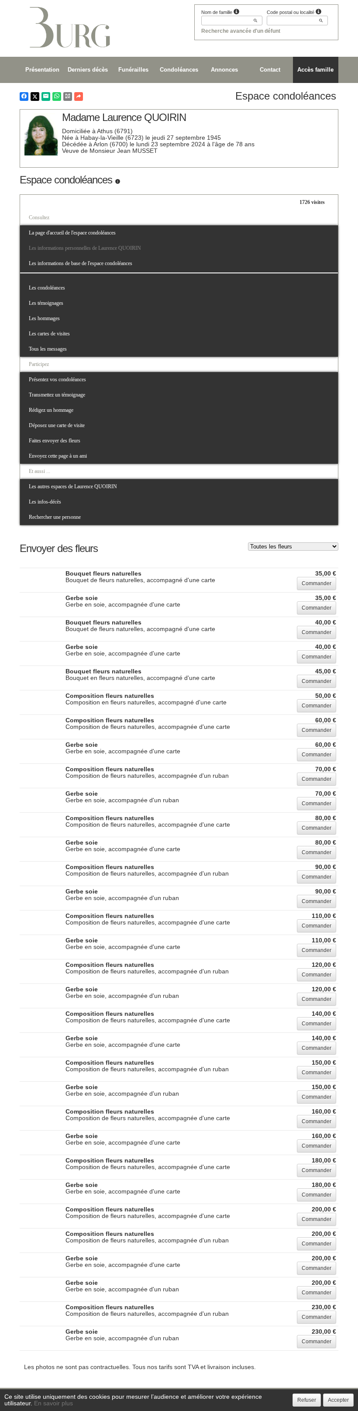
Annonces (224, 69)
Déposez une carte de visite (57, 425)
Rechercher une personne (55, 517)
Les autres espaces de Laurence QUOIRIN (73, 486)
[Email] (45, 96)
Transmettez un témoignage (57, 395)
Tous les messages (48, 349)
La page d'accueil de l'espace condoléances (72, 233)
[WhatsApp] (56, 96)
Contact (270, 69)
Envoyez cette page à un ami (58, 456)
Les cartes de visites (49, 334)
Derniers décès (88, 69)
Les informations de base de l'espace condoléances (80, 263)
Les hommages (44, 318)
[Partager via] (78, 96)
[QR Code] (67, 96)
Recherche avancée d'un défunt (240, 31)
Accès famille (315, 69)
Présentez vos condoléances (57, 379)
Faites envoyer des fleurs (54, 441)
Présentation (42, 69)
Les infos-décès (45, 502)
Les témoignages (46, 303)
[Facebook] (24, 96)
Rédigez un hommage (51, 410)
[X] (35, 96)
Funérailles (133, 69)
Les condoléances (47, 288)
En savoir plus (53, 1403)
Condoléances (179, 69)
